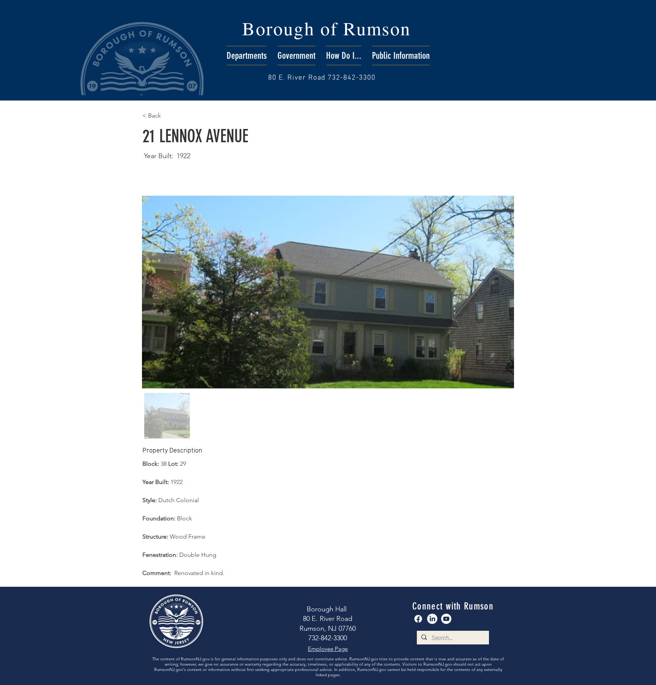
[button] (246, 55)
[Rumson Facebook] (418, 619)
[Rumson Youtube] (446, 619)
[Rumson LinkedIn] (432, 619)
